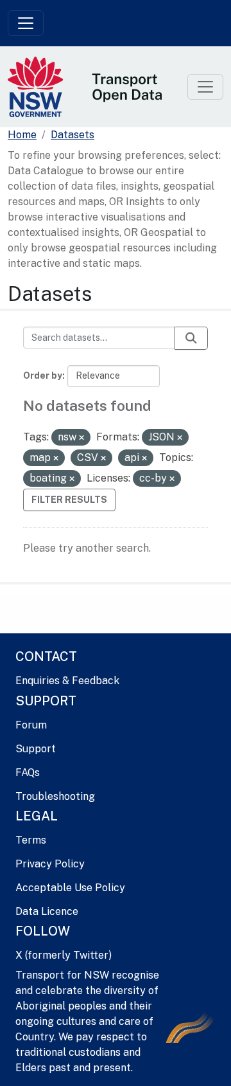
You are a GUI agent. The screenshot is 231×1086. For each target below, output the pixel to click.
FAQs (27, 772)
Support (35, 749)
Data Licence (46, 911)
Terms (30, 840)
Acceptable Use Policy (70, 888)
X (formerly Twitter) (63, 955)
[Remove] (81, 438)
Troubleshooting (55, 796)
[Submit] (191, 338)
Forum (31, 725)
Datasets (72, 135)
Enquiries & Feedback (67, 680)
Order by (42, 375)
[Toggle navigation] (26, 23)
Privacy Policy (50, 864)
